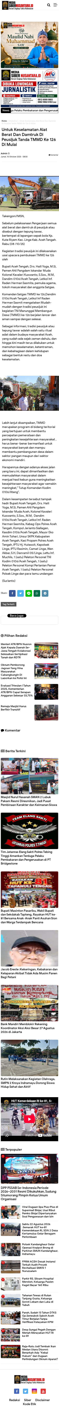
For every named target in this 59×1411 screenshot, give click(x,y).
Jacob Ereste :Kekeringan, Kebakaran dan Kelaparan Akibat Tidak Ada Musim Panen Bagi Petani (29, 973)
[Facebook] (12, 593)
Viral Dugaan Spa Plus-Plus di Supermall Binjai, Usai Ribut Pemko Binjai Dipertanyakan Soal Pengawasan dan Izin (40, 1211)
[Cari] (48, 5)
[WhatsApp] (37, 593)
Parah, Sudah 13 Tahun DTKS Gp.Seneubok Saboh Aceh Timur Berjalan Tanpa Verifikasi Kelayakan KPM (39, 1317)
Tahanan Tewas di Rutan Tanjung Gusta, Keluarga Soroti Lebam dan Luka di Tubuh (37, 1300)
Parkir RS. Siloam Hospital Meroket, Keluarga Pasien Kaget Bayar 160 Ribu (38, 1282)
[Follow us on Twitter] (25, 1391)
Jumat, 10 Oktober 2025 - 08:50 (14, 157)
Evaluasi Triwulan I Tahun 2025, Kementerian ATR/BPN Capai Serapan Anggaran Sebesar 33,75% (17, 690)
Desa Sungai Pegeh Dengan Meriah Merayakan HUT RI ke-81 (39, 1333)
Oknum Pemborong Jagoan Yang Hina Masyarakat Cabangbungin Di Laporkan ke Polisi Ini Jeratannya (14, 673)
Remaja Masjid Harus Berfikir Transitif (13, 708)
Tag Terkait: (8, 604)
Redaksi (14, 1400)
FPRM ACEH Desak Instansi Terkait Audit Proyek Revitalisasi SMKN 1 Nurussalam (38, 1266)
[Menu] (56, 5)
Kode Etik (29, 1404)
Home (4, 121)
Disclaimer (42, 1400)
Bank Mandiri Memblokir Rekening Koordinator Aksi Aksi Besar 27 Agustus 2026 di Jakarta (28, 1028)
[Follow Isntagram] (34, 1391)
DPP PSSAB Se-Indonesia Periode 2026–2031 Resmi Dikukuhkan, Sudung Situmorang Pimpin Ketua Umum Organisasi (28, 1193)
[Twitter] (20, 593)
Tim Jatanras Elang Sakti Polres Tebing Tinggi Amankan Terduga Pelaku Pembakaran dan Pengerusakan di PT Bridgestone (26, 857)
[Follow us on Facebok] (17, 1391)
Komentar (54, 155)
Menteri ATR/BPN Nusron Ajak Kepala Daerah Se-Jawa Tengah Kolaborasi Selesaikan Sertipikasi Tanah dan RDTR (16, 651)
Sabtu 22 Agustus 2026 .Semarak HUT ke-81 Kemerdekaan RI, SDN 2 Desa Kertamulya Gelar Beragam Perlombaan (40, 1231)
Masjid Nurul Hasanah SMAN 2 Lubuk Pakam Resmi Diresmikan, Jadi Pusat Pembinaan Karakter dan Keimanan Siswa (29, 801)
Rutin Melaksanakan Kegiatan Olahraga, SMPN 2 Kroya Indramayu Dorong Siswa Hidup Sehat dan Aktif (28, 1083)
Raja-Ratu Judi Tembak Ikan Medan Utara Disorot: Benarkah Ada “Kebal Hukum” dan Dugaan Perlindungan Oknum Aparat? (40, 1353)
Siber (27, 1400)
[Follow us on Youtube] (43, 1391)
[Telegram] (45, 593)
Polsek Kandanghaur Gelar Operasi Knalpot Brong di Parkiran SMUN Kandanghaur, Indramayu (40, 1249)
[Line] (28, 593)
